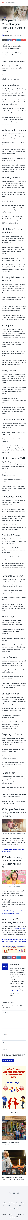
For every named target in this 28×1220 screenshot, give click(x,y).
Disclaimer (12, 1203)
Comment (6, 1012)
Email (5, 1042)
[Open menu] (24, 2)
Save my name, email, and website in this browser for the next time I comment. (14, 1054)
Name (5, 1034)
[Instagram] (18, 1193)
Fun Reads (4, 17)
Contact (16, 1209)
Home (11, 1209)
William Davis (9, 35)
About (5, 1203)
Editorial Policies (17, 991)
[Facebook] (10, 1193)
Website (5, 1050)
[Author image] (3, 35)
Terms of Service (8, 1206)
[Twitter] (14, 1193)
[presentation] (14, 1128)
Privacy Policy (20, 1203)
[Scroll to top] (24, 1212)
